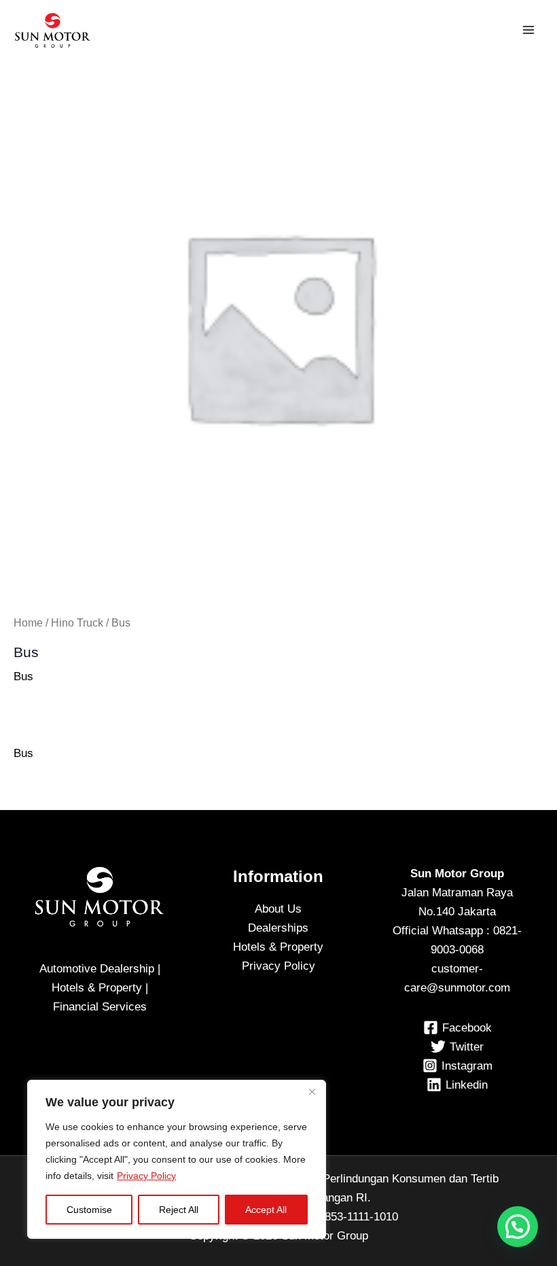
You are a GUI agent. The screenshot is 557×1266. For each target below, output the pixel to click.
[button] (517, 1226)
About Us (278, 908)
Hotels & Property (278, 946)
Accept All (266, 1209)
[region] (176, 1159)
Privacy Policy (146, 1175)
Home (28, 623)
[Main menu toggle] (528, 30)
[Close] (312, 1091)
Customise (89, 1209)
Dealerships (278, 927)
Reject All (178, 1209)
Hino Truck (77, 623)
